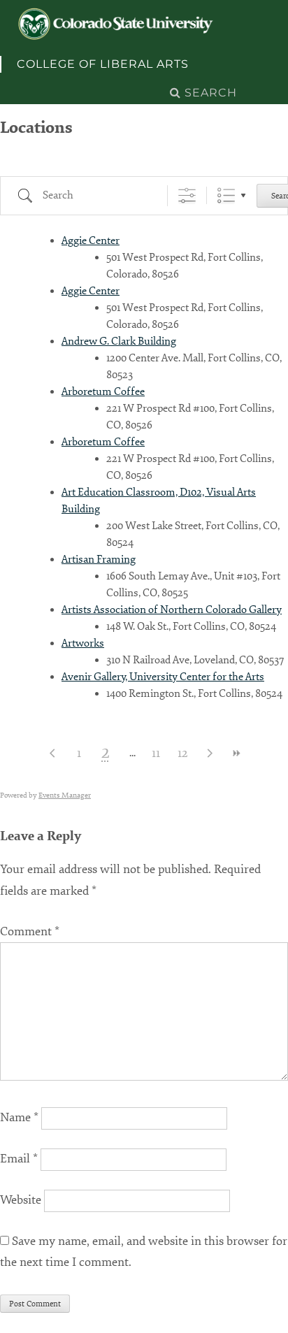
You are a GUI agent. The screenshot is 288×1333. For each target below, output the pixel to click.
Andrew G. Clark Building (119, 341)
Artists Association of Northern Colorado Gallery (172, 610)
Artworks (83, 643)
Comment (29, 931)
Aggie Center (91, 240)
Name (19, 1117)
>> (235, 753)
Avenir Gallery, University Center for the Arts (163, 677)
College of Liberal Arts (103, 64)
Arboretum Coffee (103, 391)
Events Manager (64, 795)
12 (182, 753)
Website (20, 1200)
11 (156, 753)
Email (19, 1158)
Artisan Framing (99, 559)
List (226, 195)
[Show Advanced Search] (187, 195)
